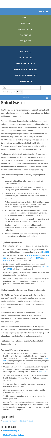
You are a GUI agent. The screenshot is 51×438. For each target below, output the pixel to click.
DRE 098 (45, 252)
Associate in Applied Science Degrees (18, 421)
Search (19, 92)
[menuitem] (25, 18)
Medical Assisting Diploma (13, 435)
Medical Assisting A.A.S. (13, 430)
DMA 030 (6, 260)
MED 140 (42, 371)
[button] (43, 11)
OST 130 (8, 269)
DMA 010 (30, 255)
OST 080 (45, 266)
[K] (25, 47)
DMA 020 (37, 255)
